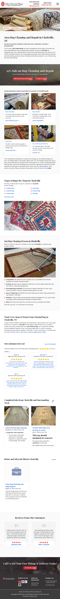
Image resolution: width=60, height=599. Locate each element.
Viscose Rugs (10, 193)
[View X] (19, 584)
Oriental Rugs (10, 191)
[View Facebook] (22, 581)
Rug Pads (8, 141)
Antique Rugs (10, 188)
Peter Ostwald (43, 544)
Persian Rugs (36, 191)
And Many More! (9, 197)
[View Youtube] (19, 581)
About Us (21, 591)
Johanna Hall (16, 544)
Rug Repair (36, 112)
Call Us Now (42, 78)
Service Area (15, 28)
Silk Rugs (35, 193)
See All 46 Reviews (50, 344)
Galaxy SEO (33, 596)
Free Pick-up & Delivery (24, 78)
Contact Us (35, 6)
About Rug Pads (10, 150)
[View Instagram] (25, 581)
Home (7, 28)
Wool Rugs (36, 188)
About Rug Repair (37, 120)
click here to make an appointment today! (33, 332)
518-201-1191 (47, 5)
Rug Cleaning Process (11, 120)
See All (53, 401)
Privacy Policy (29, 591)
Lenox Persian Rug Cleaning (16, 428)
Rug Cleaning (9, 112)
